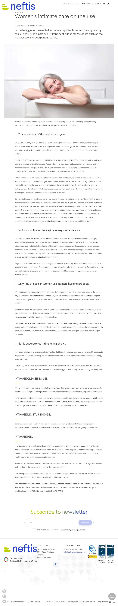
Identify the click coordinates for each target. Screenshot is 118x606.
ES (104, 4)
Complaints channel (104, 602)
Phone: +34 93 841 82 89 (72, 549)
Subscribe (85, 522)
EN (108, 4)
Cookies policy (72, 602)
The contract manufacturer (82, 4)
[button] (112, 596)
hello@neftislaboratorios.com (74, 552)
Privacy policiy (60, 602)
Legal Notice (80, 530)
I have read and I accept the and (61, 530)
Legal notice (49, 602)
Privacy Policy (65, 530)
